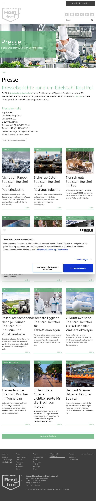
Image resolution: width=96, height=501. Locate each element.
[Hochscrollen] (91, 497)
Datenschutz (73, 460)
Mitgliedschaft (7, 462)
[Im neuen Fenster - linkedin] (87, 14)
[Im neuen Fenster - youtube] (92, 14)
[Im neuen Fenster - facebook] (66, 14)
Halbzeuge (19, 467)
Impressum (63, 250)
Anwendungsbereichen (21, 93)
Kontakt (71, 454)
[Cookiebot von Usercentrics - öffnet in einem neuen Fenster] (82, 230)
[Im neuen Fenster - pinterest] (77, 14)
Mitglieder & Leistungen (54, 455)
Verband (5, 457)
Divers (18, 469)
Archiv (79, 96)
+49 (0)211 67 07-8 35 (39, 480)
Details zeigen (82, 259)
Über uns (5, 454)
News (18, 454)
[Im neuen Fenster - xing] (82, 14)
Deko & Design (21, 457)
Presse (35, 454)
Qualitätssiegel (7, 460)
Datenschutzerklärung (46, 250)
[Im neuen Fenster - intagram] (72, 14)
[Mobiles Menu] (3, 3)
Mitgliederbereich (80, 3)
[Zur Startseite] (11, 15)
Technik (18, 464)
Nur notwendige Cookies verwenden (47, 268)
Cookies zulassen (78, 268)
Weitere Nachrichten (48, 436)
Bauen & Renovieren (20, 461)
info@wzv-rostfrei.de (33, 483)
